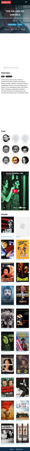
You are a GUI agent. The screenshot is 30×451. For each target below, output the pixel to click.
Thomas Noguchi (6, 142)
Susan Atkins (25, 164)
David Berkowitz (15, 164)
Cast (3, 131)
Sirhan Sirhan (24, 153)
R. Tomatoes (9, 76)
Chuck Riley (25, 142)
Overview (5, 73)
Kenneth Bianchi (6, 164)
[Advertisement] (15, 49)
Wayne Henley (15, 153)
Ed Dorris (15, 142)
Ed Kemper (6, 153)
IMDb (3, 76)
